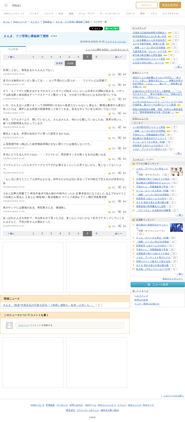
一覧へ (178, 67)
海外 (142, 13)
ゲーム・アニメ (87, 13)
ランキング (138, 159)
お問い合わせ (76, 405)
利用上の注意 (141, 300)
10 (174, 262)
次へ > (118, 57)
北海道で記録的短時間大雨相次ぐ (150, 32)
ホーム (6, 22)
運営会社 (70, 410)
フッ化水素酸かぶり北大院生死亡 (150, 40)
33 (171, 138)
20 (168, 135)
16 (171, 149)
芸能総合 (47, 22)
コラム (153, 13)
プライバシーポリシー (88, 410)
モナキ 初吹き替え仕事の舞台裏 (152, 202)
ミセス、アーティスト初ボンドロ (150, 149)
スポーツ (130, 13)
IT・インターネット (110, 13)
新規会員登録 (170, 5)
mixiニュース (20, 22)
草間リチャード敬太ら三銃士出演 (153, 261)
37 (176, 40)
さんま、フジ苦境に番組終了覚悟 (73, 22)
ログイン (146, 5)
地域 (71, 13)
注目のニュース (140, 118)
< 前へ (11, 57)
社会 (61, 13)
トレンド (48, 13)
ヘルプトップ (141, 296)
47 (171, 55)
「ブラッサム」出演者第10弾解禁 (153, 210)
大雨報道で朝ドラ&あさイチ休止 (153, 179)
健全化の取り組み (110, 410)
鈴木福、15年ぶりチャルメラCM (153, 269)
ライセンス (62, 405)
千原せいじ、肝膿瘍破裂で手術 (148, 135)
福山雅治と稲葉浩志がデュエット (150, 138)
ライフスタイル (170, 13)
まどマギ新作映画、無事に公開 (148, 44)
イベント (121, 405)
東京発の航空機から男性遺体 (147, 55)
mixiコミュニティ (107, 405)
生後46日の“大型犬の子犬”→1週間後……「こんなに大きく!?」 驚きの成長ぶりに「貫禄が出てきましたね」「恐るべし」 (157, 94)
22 (167, 146)
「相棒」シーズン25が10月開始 (149, 47)
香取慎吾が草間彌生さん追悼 (151, 206)
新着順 (59, 63)
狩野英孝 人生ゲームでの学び (148, 145)
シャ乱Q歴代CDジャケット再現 (149, 59)
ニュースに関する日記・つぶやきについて (107, 49)
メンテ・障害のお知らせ (147, 304)
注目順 (70, 63)
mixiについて (37, 405)
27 (175, 48)
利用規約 (50, 405)
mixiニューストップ (14, 13)
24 (173, 63)
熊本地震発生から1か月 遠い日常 (150, 36)
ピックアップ (139, 28)
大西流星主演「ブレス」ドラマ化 (150, 51)
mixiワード (148, 405)
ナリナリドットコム (116, 41)
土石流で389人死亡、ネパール (148, 63)
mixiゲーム (90, 405)
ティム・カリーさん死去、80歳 (149, 142)
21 (174, 44)
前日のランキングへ (173, 278)
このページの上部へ (174, 396)
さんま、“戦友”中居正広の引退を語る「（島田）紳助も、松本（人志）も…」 (49, 305)
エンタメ (34, 13)
